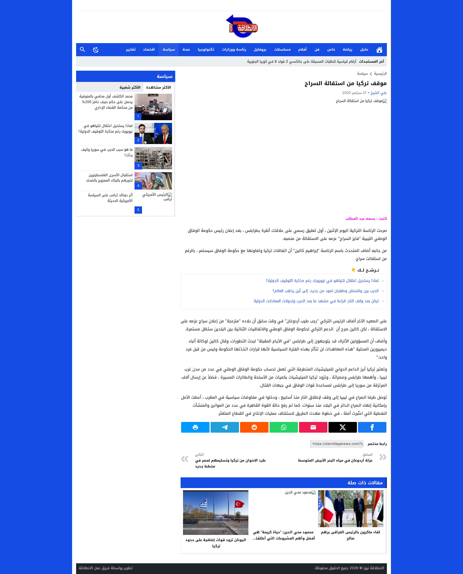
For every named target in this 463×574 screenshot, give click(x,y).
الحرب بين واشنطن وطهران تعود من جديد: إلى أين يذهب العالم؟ (325, 290)
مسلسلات (282, 49)
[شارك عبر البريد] (313, 427)
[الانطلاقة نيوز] (231, 27)
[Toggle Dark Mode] (96, 49)
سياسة (169, 49)
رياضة (347, 49)
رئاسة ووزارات (234, 49)
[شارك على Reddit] (254, 427)
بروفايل (260, 49)
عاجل (364, 49)
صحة (186, 49)
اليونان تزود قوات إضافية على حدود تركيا (215, 543)
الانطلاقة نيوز (374, 568)
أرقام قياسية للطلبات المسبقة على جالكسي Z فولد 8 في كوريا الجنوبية (301, 61)
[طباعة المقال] (195, 427)
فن (317, 49)
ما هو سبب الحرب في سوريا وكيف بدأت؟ (107, 152)
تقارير (131, 49)
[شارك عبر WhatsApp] (284, 427)
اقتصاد (149, 49)
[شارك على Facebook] (372, 427)
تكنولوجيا (206, 49)
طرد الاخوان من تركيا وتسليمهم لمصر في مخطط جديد (230, 460)
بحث (82, 49)
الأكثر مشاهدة (158, 87)
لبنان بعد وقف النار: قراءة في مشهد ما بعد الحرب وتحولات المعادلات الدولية (316, 301)
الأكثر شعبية (130, 87)
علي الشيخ (379, 92)
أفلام (302, 49)
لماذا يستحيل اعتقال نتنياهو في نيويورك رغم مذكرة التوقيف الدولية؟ (322, 280)
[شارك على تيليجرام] (225, 427)
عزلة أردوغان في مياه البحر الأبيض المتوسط (335, 457)
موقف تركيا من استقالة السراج (346, 83)
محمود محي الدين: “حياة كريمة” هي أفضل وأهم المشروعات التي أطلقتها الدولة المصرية (283, 538)
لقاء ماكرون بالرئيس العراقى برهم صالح (350, 535)
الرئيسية (379, 49)
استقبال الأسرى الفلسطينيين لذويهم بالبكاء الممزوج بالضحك (109, 177)
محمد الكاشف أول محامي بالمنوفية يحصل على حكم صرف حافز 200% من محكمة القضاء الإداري (106, 102)
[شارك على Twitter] (343, 427)
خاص (331, 49)
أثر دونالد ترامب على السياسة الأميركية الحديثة (110, 198)
